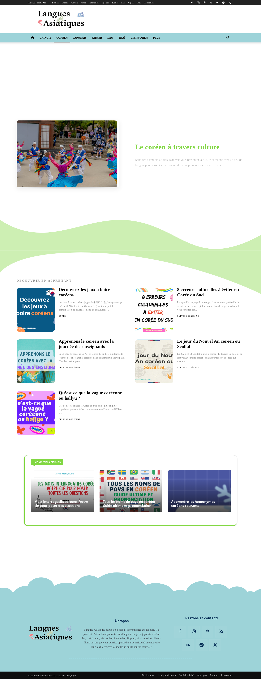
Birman (55, 3)
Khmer (115, 3)
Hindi (83, 3)
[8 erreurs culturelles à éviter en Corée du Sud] (154, 310)
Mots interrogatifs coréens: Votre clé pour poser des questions (61, 503)
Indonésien (94, 3)
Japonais (105, 3)
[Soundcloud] (217, 2)
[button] (228, 38)
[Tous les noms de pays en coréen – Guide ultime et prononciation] (131, 491)
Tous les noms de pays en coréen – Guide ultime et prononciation (130, 503)
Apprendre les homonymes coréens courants (193, 503)
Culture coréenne (69, 368)
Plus (156, 37)
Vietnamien (149, 3)
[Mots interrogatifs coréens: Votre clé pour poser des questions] (62, 491)
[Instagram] (198, 2)
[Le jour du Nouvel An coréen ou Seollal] (154, 361)
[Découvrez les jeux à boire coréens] (36, 310)
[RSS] (211, 2)
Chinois (65, 3)
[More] (210, 537)
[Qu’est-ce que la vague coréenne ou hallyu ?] (36, 413)
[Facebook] (192, 2)
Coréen (74, 3)
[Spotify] (223, 2)
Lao (123, 3)
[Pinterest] (204, 2)
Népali (131, 3)
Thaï (139, 3)
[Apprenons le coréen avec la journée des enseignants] (36, 361)
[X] (230, 2)
